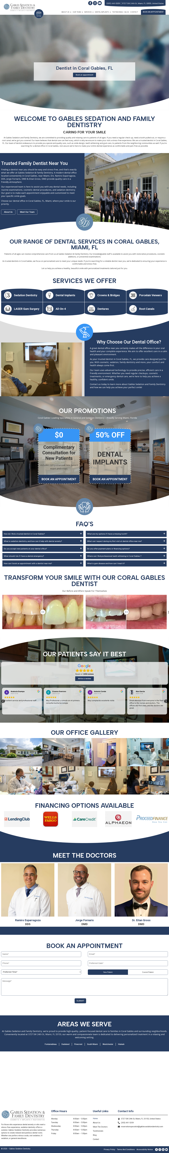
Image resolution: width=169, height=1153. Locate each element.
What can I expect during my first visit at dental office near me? (114, 541)
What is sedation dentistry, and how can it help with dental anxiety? (33, 541)
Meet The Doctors (100, 1127)
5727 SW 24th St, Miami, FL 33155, (45, 1034)
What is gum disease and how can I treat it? (106, 563)
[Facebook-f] (90, 3)
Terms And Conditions (126, 1149)
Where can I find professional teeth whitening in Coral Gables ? (114, 556)
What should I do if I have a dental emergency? (24, 556)
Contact (134, 12)
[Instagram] (95, 3)
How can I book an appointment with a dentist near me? (28, 563)
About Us (96, 1123)
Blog (127, 12)
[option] (42, 612)
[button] (42, 534)
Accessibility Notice (145, 1149)
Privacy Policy (109, 1149)
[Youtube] (100, 3)
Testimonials (117, 12)
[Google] (163, 1149)
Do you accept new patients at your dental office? (25, 549)
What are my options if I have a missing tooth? (107, 534)
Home (95, 1118)
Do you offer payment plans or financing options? (108, 549)
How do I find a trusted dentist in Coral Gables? (24, 534)
